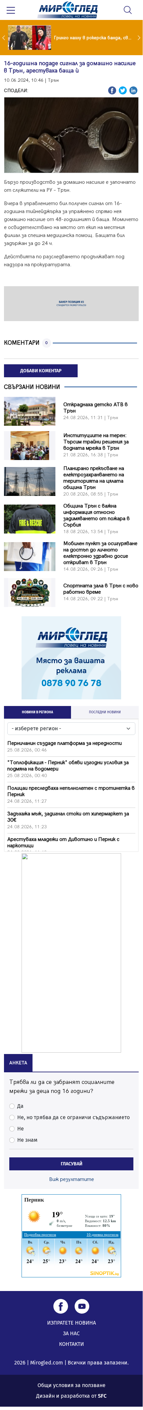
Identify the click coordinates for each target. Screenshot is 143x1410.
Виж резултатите (71, 1179)
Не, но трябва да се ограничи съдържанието (73, 1117)
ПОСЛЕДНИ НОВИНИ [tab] (105, 712)
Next (139, 37)
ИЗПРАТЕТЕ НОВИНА (71, 1323)
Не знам (27, 1140)
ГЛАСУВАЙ (71, 1164)
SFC (102, 1396)
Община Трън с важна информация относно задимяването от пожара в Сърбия (96, 515)
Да (20, 1106)
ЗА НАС (71, 1333)
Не (20, 1128)
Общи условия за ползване (71, 1385)
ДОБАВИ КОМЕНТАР (40, 371)
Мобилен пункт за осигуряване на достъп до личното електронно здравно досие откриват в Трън (100, 553)
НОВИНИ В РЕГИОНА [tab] (37, 712)
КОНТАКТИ (71, 1344)
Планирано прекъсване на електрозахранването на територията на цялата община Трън (93, 478)
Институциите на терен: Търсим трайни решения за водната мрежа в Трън (96, 441)
